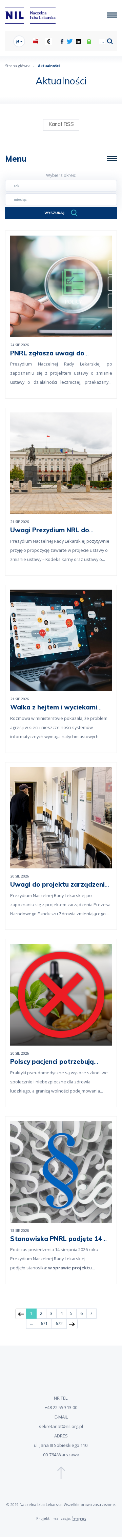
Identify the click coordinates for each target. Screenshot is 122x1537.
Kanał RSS (61, 124)
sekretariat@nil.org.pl (61, 1426)
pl (18, 41)
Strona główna (17, 65)
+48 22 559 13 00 (61, 1407)
